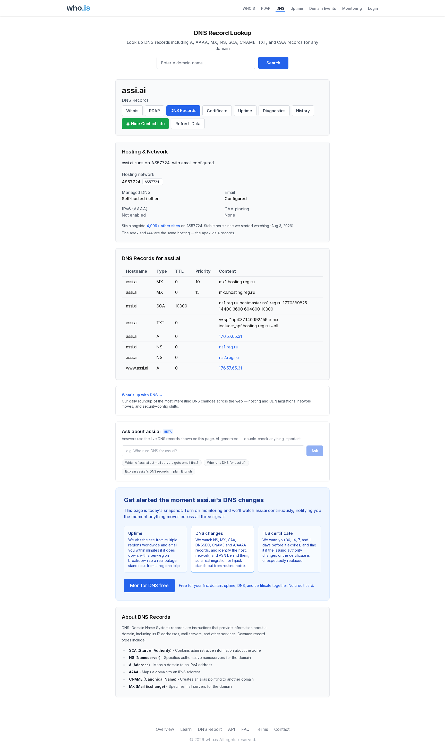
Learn (186, 729)
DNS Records (183, 110)
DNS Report (210, 729)
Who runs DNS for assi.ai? (226, 463)
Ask (315, 451)
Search (273, 62)
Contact (281, 729)
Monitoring (352, 8)
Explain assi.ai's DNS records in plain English (158, 471)
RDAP (265, 8)
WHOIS (249, 8)
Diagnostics (274, 110)
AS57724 (152, 182)
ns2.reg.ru (229, 357)
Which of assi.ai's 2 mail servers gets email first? (161, 463)
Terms (262, 729)
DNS (280, 8)
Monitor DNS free (149, 585)
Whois (132, 110)
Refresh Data (187, 123)
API (231, 729)
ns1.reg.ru (228, 346)
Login (373, 8)
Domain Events (322, 8)
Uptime (296, 8)
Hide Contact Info (148, 123)
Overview (165, 729)
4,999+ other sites (163, 226)
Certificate (217, 110)
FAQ (245, 729)
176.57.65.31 (230, 336)
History (303, 110)
